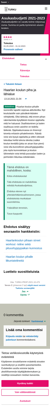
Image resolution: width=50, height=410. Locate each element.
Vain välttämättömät (25, 392)
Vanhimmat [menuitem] (37, 321)
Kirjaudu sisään (14, 336)
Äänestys (25, 70)
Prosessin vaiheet (13, 49)
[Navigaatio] (46, 8)
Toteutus (24, 76)
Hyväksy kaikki (25, 383)
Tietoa (23, 64)
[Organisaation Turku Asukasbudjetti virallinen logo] (10, 9)
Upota (23, 295)
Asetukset (25, 401)
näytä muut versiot (36, 285)
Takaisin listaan (13, 84)
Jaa (24, 291)
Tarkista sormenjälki (25, 288)
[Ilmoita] (26, 99)
